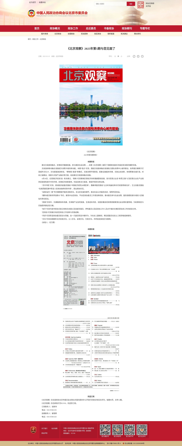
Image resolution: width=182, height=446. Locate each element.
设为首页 (32, 2)
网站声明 (44, 433)
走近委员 (91, 28)
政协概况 (55, 28)
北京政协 (57, 34)
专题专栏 (145, 28)
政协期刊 (127, 28)
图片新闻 (44, 34)
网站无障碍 (150, 3)
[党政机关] (33, 430)
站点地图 (54, 428)
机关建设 (124, 34)
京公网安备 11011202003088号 (134, 443)
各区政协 (97, 34)
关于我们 (44, 428)
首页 (36, 28)
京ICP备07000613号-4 (114, 443)
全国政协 (71, 34)
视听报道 (111, 34)
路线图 (88, 431)
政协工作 (73, 28)
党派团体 (84, 34)
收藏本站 (42, 2)
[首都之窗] (140, 5)
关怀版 (148, 6)
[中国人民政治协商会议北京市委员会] (59, 13)
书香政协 (109, 28)
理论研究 (137, 34)
